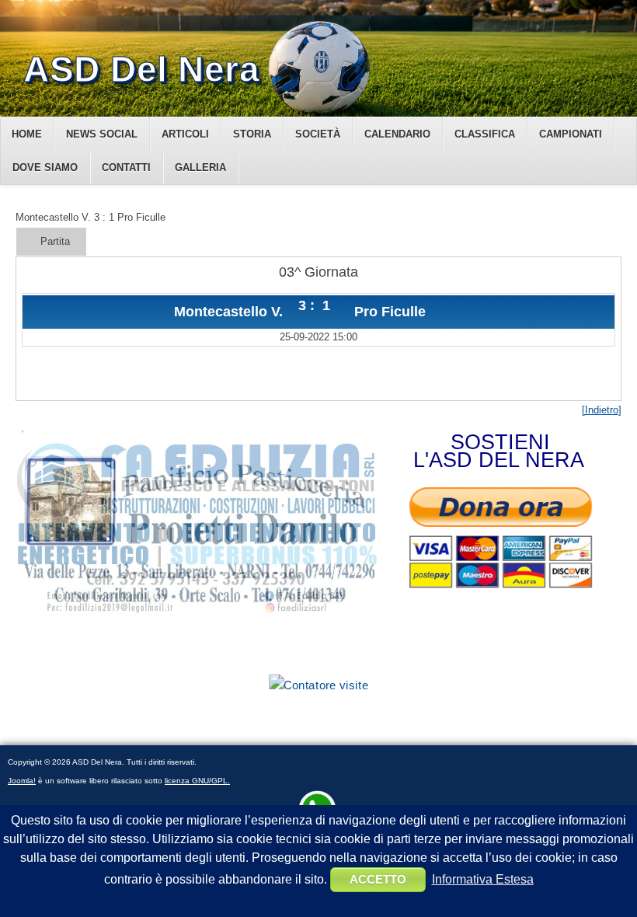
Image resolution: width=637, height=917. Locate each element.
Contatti (126, 167)
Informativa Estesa (483, 879)
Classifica (484, 134)
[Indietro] (601, 410)
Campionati (570, 134)
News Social (101, 134)
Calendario (397, 134)
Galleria (200, 167)
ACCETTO (378, 879)
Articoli (185, 134)
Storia (252, 134)
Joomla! (22, 780)
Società (317, 134)
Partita (55, 241)
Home (27, 134)
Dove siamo (45, 167)
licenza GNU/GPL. (197, 780)
